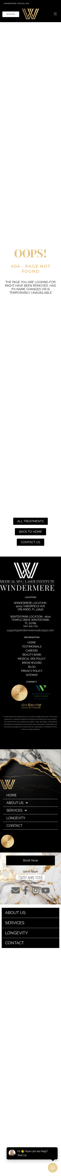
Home (11, 795)
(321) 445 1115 (31, 877)
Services (14, 810)
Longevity (15, 818)
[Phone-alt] (25, 738)
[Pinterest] (55, 738)
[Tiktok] (30, 747)
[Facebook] (5, 738)
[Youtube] (35, 738)
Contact (14, 826)
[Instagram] (15, 738)
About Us (14, 803)
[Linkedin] (45, 738)
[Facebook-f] (25, 890)
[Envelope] (15, 890)
